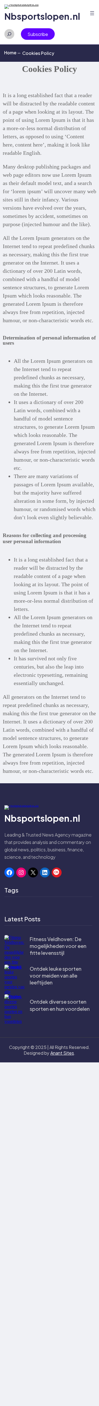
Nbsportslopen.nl (42, 16)
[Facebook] (9, 872)
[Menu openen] (92, 13)
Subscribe (38, 34)
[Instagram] (21, 872)
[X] (33, 872)
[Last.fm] (57, 872)
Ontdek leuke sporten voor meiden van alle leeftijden (55, 976)
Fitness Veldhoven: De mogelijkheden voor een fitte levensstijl (58, 946)
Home (12, 52)
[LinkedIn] (45, 872)
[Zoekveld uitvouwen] (9, 34)
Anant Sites (62, 1053)
